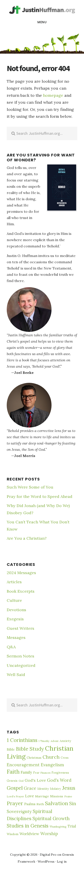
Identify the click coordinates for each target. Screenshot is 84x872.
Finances (45, 772)
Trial (72, 826)
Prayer (15, 803)
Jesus (68, 787)
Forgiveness (60, 773)
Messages (16, 637)
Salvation (56, 803)
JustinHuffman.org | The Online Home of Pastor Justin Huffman (42, 10)
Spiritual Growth (51, 818)
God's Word (59, 780)
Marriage (42, 796)
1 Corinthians (22, 740)
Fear (36, 772)
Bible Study (30, 749)
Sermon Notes (20, 656)
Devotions (16, 609)
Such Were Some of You (30, 487)
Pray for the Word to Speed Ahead (39, 496)
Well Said (16, 674)
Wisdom (12, 834)
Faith (13, 771)
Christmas (34, 758)
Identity (43, 789)
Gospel (15, 788)
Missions (56, 796)
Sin (72, 803)
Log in (62, 861)
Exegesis (15, 618)
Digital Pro (48, 855)
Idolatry (55, 788)
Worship (49, 833)
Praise (68, 796)
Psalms (29, 804)
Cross (65, 757)
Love (29, 796)
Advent (54, 741)
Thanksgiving (58, 826)
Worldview (29, 833)
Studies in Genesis (27, 826)
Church (51, 757)
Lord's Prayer (15, 796)
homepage (53, 95)
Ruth (40, 804)
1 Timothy (44, 741)
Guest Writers (20, 628)
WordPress (46, 861)
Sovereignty (19, 811)
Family (26, 772)
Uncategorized (21, 665)
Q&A (11, 646)
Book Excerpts (20, 591)
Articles (14, 581)
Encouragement (23, 764)
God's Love (35, 780)
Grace (30, 788)
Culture (14, 600)
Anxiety (65, 741)
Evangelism (52, 764)
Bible (11, 749)
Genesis (12, 780)
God (21, 780)
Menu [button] (42, 22)
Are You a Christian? (27, 538)
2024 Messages (21, 572)
